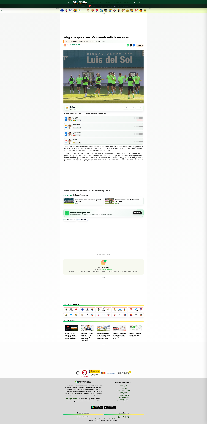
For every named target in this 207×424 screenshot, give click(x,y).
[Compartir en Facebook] (134, 45)
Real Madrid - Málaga (123, 394)
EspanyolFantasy (74, 44)
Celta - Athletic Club (124, 397)
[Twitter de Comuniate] (123, 417)
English (111, 419)
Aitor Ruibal (75, 117)
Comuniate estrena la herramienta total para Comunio (135, 335)
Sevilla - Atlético (124, 392)
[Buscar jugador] (134, 2)
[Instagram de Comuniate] (128, 417)
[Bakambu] (69, 141)
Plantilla (132, 108)
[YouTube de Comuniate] (126, 417)
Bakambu (75, 139)
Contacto (116, 419)
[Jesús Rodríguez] (69, 126)
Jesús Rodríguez (76, 124)
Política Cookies (99, 419)
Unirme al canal (137, 212)
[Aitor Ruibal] (69, 119)
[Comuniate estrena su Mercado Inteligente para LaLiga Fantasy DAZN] (119, 328)
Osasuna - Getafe (124, 399)
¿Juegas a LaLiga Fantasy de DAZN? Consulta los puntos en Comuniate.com (71, 336)
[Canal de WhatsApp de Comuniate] (119, 417)
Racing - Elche (123, 385)
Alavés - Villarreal (123, 387)
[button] (140, 45)
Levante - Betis (123, 388)
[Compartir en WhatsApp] (128, 45)
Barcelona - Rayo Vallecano (123, 401)
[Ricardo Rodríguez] (69, 134)
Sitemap (106, 419)
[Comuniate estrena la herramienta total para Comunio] (135, 328)
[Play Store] (97, 407)
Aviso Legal (91, 419)
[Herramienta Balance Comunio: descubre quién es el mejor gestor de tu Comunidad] (87, 328)
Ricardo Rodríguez (77, 132)
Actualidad (70, 219)
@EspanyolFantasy (107, 269)
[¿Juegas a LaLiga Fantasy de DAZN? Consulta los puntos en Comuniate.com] (71, 328)
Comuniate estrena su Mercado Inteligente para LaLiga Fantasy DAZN (119, 336)
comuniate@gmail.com (83, 417)
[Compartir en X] (131, 45)
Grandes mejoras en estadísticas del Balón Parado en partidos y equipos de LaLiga (103, 336)
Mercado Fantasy (71, 398)
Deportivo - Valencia (124, 395)
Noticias (126, 108)
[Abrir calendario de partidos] (139, 2)
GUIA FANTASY (83, 219)
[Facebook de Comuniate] (121, 417)
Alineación (139, 108)
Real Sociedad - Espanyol (123, 390)
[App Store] (110, 407)
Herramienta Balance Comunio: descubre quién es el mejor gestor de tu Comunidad (87, 337)
